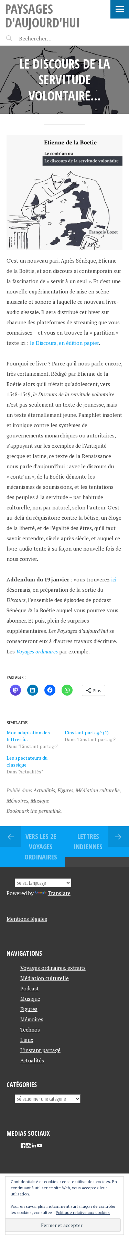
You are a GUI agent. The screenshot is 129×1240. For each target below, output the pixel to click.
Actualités (44, 790)
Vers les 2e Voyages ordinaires (40, 847)
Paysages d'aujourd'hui (42, 15)
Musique (40, 800)
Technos (30, 1029)
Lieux (26, 1039)
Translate (59, 893)
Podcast (29, 988)
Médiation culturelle (98, 790)
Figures (65, 790)
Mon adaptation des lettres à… (28, 736)
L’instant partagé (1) (87, 732)
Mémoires (17, 800)
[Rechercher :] (47, 38)
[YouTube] (39, 1145)
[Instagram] (28, 1145)
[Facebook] (23, 1145)
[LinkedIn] (34, 1145)
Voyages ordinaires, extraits (53, 967)
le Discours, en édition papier (64, 342)
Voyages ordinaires (37, 651)
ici (113, 579)
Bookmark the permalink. (34, 810)
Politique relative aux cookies (83, 1212)
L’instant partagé (40, 1050)
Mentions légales (27, 918)
